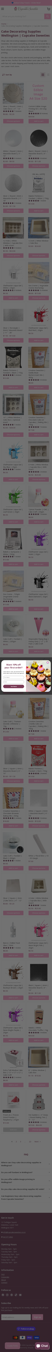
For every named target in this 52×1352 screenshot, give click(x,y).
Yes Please (14, 686)
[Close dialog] (48, 662)
